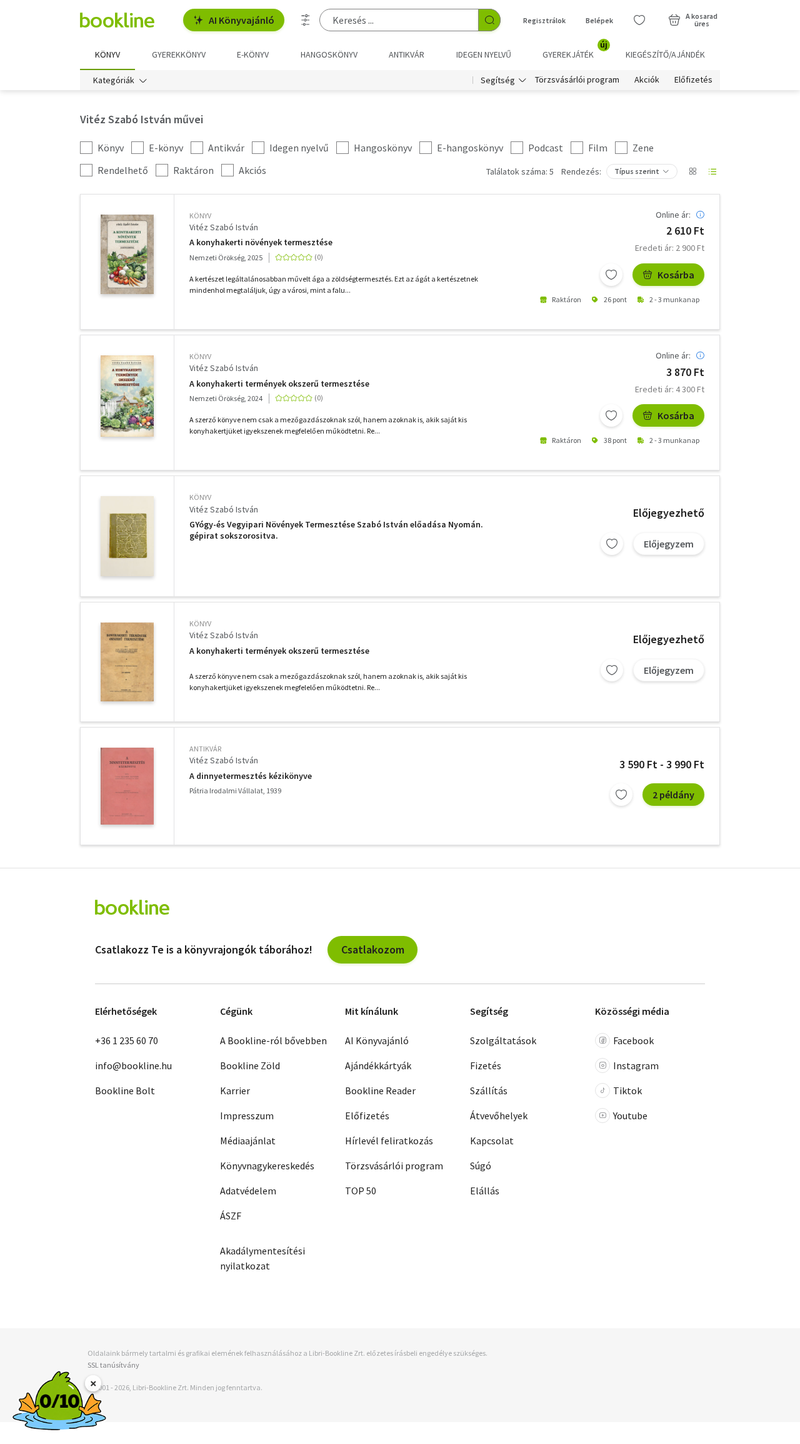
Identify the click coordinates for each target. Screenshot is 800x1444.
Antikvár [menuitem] (406, 54)
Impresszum (247, 1115)
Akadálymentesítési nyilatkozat (262, 1258)
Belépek (599, 20)
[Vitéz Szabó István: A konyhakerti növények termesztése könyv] (127, 254)
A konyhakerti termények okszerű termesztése (279, 384)
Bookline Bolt (125, 1090)
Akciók (646, 80)
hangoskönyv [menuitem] (329, 54)
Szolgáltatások (503, 1040)
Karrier (235, 1090)
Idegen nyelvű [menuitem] (483, 54)
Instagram (636, 1065)
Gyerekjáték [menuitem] (575, 50)
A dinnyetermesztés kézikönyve (250, 776)
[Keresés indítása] (489, 20)
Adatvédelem (248, 1190)
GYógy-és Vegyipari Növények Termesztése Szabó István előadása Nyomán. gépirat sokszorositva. (336, 530)
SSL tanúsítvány (113, 1365)
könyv (200, 215)
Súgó (480, 1165)
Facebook (633, 1040)
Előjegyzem (669, 543)
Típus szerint (636, 171)
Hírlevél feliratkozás (389, 1140)
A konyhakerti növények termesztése (260, 242)
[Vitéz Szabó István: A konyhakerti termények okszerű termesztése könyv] (127, 396)
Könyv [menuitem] (107, 54)
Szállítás (489, 1090)
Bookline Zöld (250, 1065)
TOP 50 (360, 1190)
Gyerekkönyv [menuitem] (179, 54)
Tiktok (627, 1090)
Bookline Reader (380, 1090)
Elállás (484, 1190)
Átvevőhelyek (499, 1115)
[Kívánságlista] (639, 20)
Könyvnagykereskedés (267, 1165)
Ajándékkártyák (378, 1065)
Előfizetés (693, 80)
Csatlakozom (372, 949)
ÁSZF (230, 1215)
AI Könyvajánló (241, 20)
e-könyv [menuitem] (253, 54)
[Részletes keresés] (305, 20)
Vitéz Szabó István (223, 227)
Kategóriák (113, 80)
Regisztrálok (544, 20)
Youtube (630, 1115)
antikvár (205, 748)
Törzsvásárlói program (577, 80)
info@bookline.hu (133, 1065)
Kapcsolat (492, 1140)
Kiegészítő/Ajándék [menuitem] (665, 54)
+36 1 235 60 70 (126, 1040)
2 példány (673, 794)
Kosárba (676, 274)
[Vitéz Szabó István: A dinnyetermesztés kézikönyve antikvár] (127, 786)
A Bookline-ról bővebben (273, 1040)
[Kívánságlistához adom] (611, 274)
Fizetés (485, 1065)
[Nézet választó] (692, 171)
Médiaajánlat (248, 1140)
